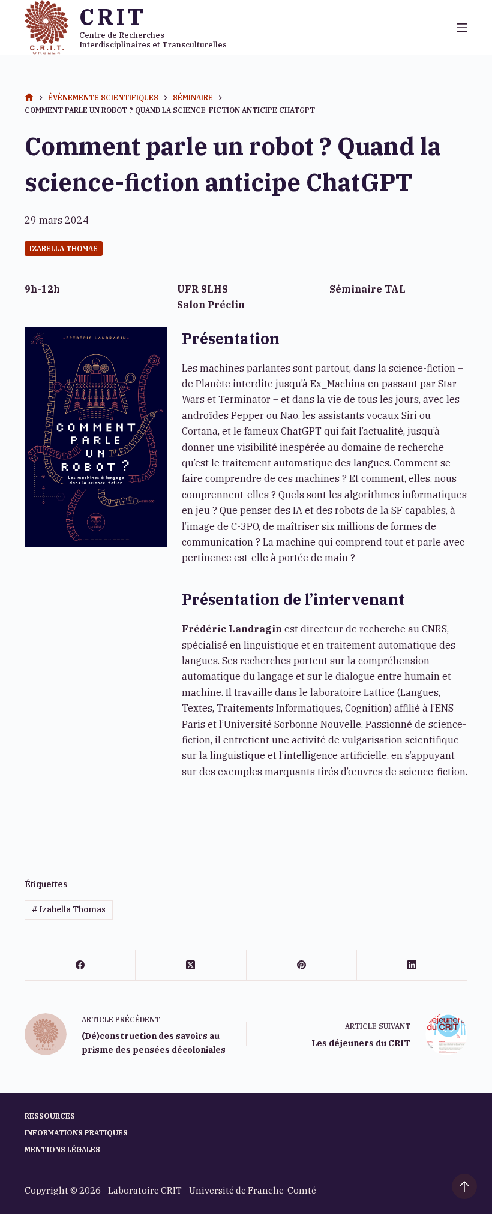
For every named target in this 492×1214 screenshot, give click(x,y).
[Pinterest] (302, 965)
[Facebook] (80, 965)
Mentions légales (62, 1149)
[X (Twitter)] (191, 965)
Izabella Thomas (63, 248)
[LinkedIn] (412, 965)
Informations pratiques (76, 1132)
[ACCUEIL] (29, 97)
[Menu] (462, 27)
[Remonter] (464, 1186)
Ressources (50, 1115)
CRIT (112, 16)
